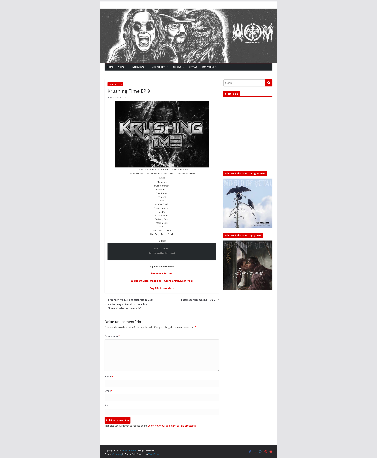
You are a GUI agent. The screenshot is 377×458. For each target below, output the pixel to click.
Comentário (112, 336)
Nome (109, 376)
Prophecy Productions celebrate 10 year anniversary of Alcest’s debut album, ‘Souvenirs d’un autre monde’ (130, 304)
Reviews (177, 67)
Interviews (138, 67)
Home (110, 67)
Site (107, 405)
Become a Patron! (161, 273)
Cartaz (193, 67)
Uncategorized (115, 84)
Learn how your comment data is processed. (172, 425)
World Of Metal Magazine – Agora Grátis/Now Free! (162, 280)
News (121, 67)
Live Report (158, 67)
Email (109, 390)
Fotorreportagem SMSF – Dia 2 (198, 299)
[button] (125, 67)
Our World (208, 67)
